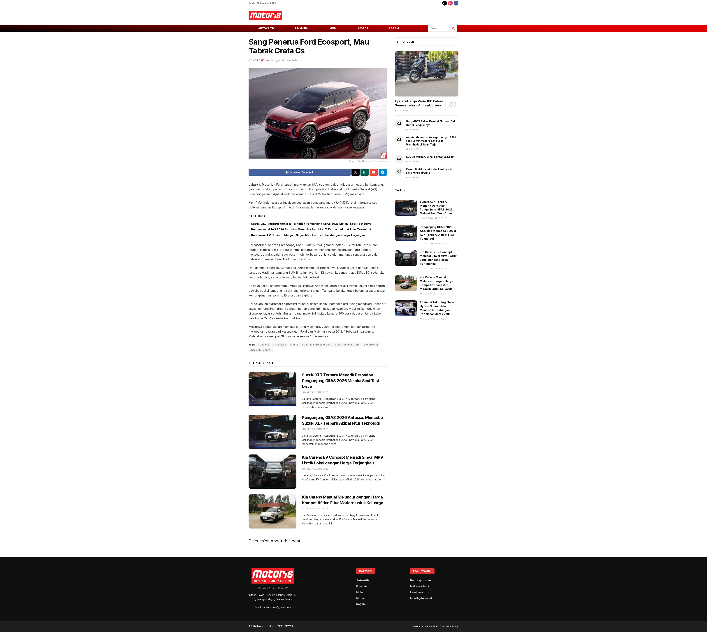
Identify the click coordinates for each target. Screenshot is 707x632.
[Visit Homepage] (265, 15)
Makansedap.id (420, 586)
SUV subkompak (260, 350)
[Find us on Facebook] (456, 3)
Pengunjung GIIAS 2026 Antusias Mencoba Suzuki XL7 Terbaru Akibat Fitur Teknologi (311, 229)
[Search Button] (453, 28)
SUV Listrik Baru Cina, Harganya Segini (430, 156)
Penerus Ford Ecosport (316, 344)
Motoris (258, 60)
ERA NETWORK (286, 626)
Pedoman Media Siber (426, 626)
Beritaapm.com (420, 580)
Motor (363, 28)
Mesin (294, 344)
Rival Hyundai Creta (347, 344)
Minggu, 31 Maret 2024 (284, 60)
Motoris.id (262, 626)
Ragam (394, 28)
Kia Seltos (279, 344)
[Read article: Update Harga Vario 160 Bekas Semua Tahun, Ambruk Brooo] (426, 73)
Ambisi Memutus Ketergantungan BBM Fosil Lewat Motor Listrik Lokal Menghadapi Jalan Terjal (431, 141)
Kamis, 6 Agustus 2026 (315, 508)
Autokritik (266, 28)
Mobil (334, 28)
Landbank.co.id (420, 592)
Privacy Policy (450, 626)
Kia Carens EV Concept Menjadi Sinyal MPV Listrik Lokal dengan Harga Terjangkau (308, 235)
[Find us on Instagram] (450, 3)
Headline (263, 344)
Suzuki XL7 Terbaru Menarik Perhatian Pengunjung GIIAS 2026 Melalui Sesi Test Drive (311, 223)
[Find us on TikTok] (444, 3)
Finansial (302, 28)
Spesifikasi (371, 344)
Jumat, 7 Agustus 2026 (315, 392)
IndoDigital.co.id (421, 598)
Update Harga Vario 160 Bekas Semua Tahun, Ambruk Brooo (419, 103)
